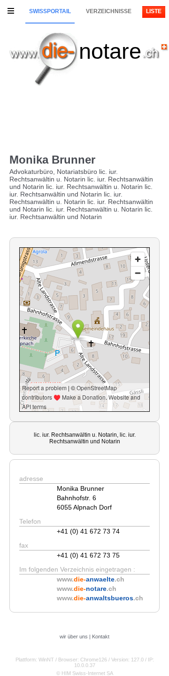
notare (110, 51)
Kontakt (100, 636)
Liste (153, 11)
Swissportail (50, 11)
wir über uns (74, 636)
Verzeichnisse (108, 11)
